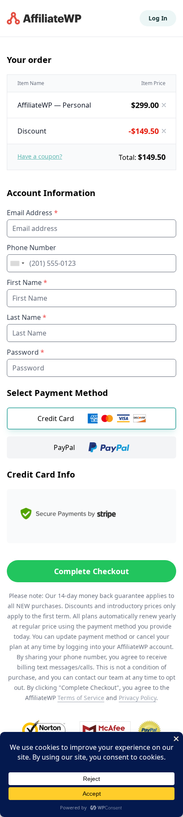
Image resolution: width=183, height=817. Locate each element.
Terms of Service (80, 698)
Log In (158, 18)
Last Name (26, 317)
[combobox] (17, 263)
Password (25, 352)
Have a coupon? (39, 156)
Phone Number (31, 247)
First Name (27, 282)
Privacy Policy (137, 698)
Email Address (32, 212)
